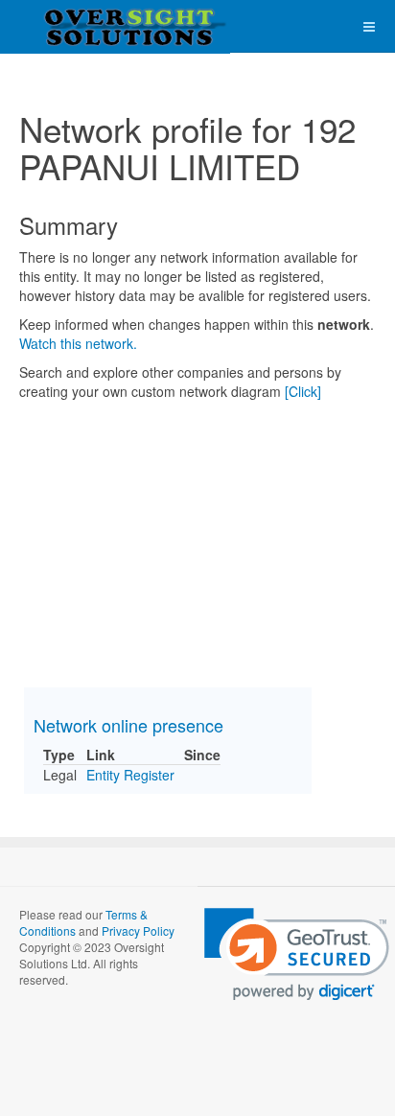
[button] (296, 954)
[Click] (303, 391)
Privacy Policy (138, 930)
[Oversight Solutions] (76, 26)
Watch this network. (78, 343)
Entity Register (130, 774)
